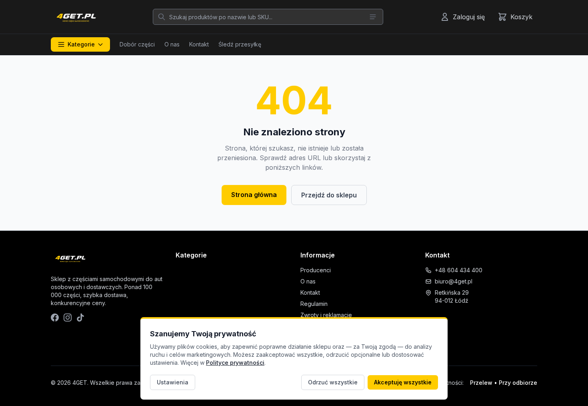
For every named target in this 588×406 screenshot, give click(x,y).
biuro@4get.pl (453, 281)
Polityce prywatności (235, 362)
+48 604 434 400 (458, 270)
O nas (172, 44)
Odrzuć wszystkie (333, 382)
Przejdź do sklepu (329, 195)
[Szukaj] (162, 17)
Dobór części (137, 44)
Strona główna (254, 195)
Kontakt (199, 44)
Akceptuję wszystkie (403, 382)
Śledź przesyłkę (239, 44)
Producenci (315, 270)
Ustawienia (172, 382)
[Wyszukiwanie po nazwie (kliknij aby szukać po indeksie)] (372, 16)
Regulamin (314, 303)
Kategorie (81, 44)
